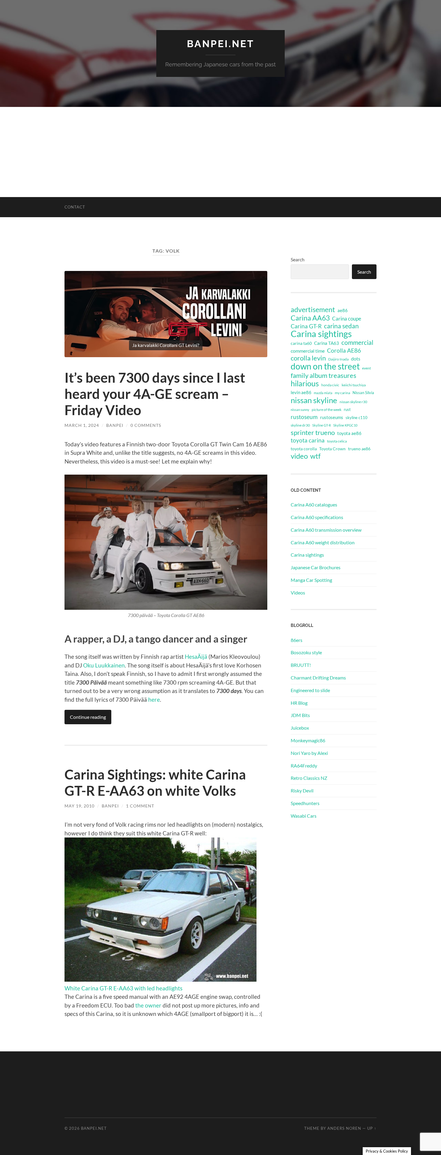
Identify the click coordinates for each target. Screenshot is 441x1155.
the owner (148, 1005)
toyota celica (337, 441)
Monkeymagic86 (308, 740)
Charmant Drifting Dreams (318, 677)
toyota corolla (304, 448)
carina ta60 (301, 343)
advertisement (313, 309)
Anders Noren (344, 1128)
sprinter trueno (313, 432)
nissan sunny (300, 410)
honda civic (330, 385)
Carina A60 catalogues (314, 504)
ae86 (343, 310)
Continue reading (88, 717)
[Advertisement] (220, 152)
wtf (315, 456)
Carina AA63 (310, 317)
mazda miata (323, 393)
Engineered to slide (310, 690)
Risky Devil (302, 790)
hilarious (305, 383)
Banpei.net (220, 43)
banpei (114, 425)
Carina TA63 (326, 343)
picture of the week (326, 410)
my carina (342, 393)
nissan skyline (314, 400)
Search (297, 259)
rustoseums (331, 417)
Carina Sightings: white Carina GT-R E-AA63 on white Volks (155, 782)
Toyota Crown (332, 448)
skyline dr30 (300, 425)
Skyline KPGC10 (345, 425)
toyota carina (308, 440)
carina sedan (341, 326)
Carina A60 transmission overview (326, 530)
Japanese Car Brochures (315, 567)
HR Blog (299, 703)
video (299, 456)
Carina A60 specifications (317, 517)
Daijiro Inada (338, 359)
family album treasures (323, 375)
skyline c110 (357, 417)
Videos (298, 592)
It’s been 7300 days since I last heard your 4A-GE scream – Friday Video (154, 393)
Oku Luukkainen (104, 665)
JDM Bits (300, 715)
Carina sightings (321, 333)
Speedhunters (305, 803)
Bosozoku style (306, 652)
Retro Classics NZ (309, 778)
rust (347, 409)
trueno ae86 (359, 448)
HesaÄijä (196, 656)
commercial (357, 342)
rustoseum (304, 417)
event (366, 368)
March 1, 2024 (81, 425)
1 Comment (140, 805)
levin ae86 (301, 392)
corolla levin (308, 358)
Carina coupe (346, 319)
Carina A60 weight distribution (323, 542)
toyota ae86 (349, 433)
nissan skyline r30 (353, 402)
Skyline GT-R (321, 425)
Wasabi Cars (303, 816)
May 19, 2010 (79, 805)
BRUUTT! (301, 665)
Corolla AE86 (344, 350)
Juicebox (300, 728)
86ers (296, 640)
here (154, 699)
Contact (74, 207)
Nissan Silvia (363, 392)
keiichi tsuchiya (354, 385)
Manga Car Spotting (311, 580)
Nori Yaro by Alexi (309, 753)
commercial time (308, 351)
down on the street (325, 366)
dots (355, 358)
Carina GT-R (306, 326)
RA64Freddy (304, 765)
